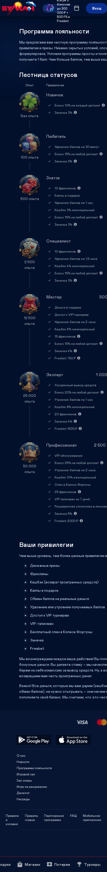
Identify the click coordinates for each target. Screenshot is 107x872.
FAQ (73, 815)
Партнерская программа (54, 815)
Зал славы (24, 780)
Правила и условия (12, 815)
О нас (21, 755)
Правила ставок (31, 815)
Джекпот (23, 793)
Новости (23, 762)
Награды (23, 799)
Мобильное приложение (92, 815)
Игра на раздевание (32, 786)
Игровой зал (26, 774)
